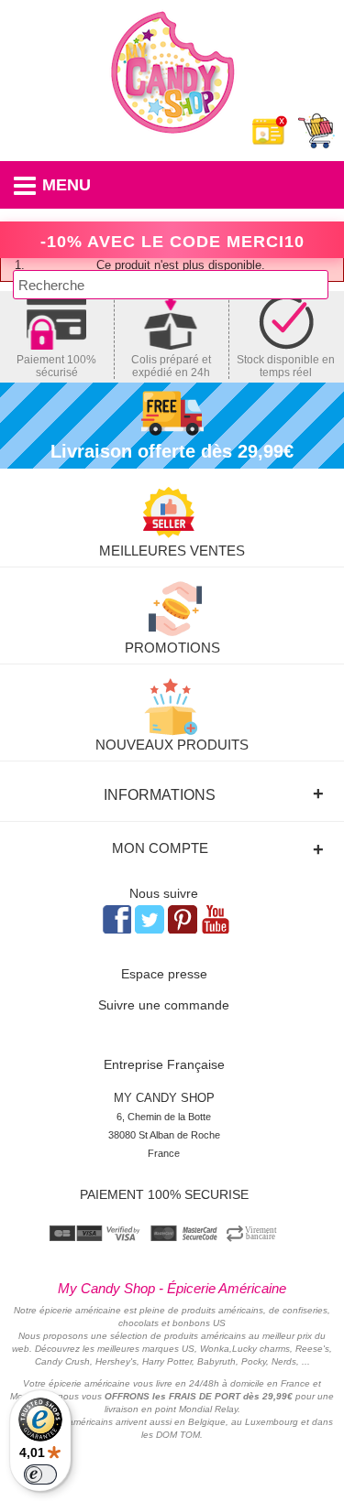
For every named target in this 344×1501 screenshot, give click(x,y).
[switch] (40, 1474)
